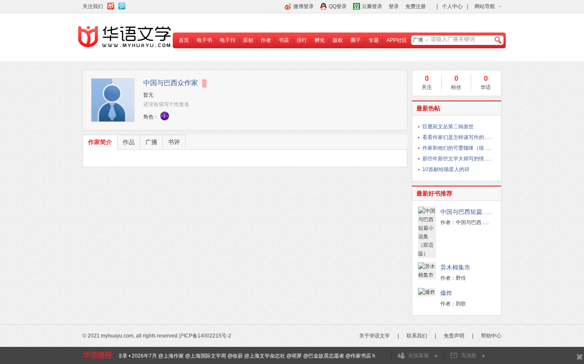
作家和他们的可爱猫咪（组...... (457, 148)
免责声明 (454, 336)
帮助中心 (491, 336)
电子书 (204, 40)
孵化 (320, 40)
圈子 (356, 40)
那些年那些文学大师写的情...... (457, 159)
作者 (266, 40)
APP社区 (396, 40)
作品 (129, 142)
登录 (394, 6)
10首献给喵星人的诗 (445, 169)
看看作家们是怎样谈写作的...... (457, 137)
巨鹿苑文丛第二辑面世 (448, 127)
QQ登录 (338, 6)
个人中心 (452, 6)
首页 (184, 40)
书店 (284, 40)
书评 (174, 142)
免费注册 (415, 6)
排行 (302, 40)
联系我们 (417, 336)
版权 (338, 40)
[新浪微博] (110, 4)
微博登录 (303, 6)
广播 (418, 40)
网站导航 (485, 6)
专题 (374, 40)
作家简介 (100, 142)
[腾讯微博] (121, 4)
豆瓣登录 (372, 6)
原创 (248, 40)
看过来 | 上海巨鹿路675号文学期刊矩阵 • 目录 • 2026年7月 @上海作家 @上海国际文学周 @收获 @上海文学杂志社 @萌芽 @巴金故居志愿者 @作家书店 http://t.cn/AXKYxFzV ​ (213, 356)
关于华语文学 (374, 336)
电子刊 (227, 40)
